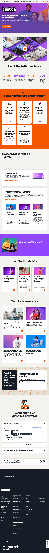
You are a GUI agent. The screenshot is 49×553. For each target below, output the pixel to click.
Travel (27, 517)
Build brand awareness (4, 496)
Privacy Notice (14, 539)
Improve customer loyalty (5, 503)
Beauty (27, 498)
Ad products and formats (4, 507)
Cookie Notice (28, 539)
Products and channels (16, 1)
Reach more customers (4, 498)
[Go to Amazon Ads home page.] (10, 547)
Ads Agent (15, 533)
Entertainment (28, 501)
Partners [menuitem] (40, 507)
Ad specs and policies (42, 501)
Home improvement (29, 511)
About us (2, 539)
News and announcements (43, 504)
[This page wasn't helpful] (41, 461)
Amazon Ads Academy (42, 496)
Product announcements (42, 498)
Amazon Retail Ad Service (17, 530)
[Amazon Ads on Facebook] (9, 541)
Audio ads (2, 517)
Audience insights (16, 496)
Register (45, 1)
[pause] (25, 48)
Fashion (27, 503)
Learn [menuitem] (40, 495)
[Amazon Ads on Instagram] (5, 541)
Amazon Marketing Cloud (17, 525)
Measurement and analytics (16, 510)
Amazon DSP (15, 523)
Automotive (28, 496)
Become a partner (41, 511)
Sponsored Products (4, 510)
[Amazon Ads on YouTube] (7, 541)
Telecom (27, 514)
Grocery (27, 506)
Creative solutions (16, 501)
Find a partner (41, 509)
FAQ (39, 503)
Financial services (28, 504)
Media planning (15, 498)
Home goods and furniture (30, 509)
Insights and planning (17, 495)
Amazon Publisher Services (17, 528)
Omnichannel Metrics (16, 517)
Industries (28, 495)
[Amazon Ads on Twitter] (3, 541)
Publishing (27, 512)
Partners (30, 1)
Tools (27, 1)
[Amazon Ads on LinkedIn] (1, 541)
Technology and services (18, 522)
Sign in (39, 1)
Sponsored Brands (3, 512)
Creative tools (15, 506)
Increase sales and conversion (5, 501)
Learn (34, 1)
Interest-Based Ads (21, 539)
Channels (28, 520)
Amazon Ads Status (35, 539)
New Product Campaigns (17, 531)
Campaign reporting (16, 515)
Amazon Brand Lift (16, 512)
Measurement (23, 1)
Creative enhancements (17, 503)
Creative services (16, 504)
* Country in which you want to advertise (27, 379)
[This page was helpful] (44, 461)
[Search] (36, 1)
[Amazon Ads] (4, 1)
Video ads (2, 515)
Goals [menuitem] (2, 495)
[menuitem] (5, 514)
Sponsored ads (3, 509)
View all (2, 520)
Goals (10, 1)
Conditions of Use (8, 539)
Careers (41, 539)
